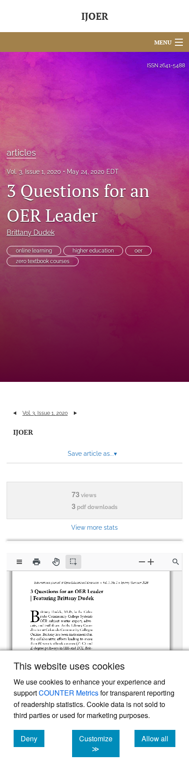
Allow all (158, 738)
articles (21, 152)
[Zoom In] (150, 561)
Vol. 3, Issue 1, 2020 (34, 171)
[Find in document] (176, 562)
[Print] (36, 562)
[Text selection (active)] (73, 562)
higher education (93, 251)
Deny (32, 738)
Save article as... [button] (92, 453)
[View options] (19, 561)
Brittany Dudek (31, 232)
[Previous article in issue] (15, 413)
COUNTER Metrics (68, 693)
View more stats (94, 527)
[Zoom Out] (142, 561)
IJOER (23, 432)
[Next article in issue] (75, 413)
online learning (34, 251)
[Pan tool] (56, 562)
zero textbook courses (42, 261)
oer (138, 251)
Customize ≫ (99, 743)
